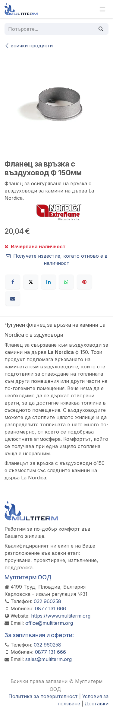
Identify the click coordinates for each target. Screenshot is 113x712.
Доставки (96, 704)
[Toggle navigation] (102, 9)
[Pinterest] (84, 282)
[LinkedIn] (48, 282)
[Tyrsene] (100, 29)
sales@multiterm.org (48, 659)
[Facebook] (12, 282)
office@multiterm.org (49, 623)
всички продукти (32, 46)
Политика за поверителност (43, 696)
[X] (31, 282)
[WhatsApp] (66, 282)
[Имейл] (12, 298)
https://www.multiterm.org (60, 616)
